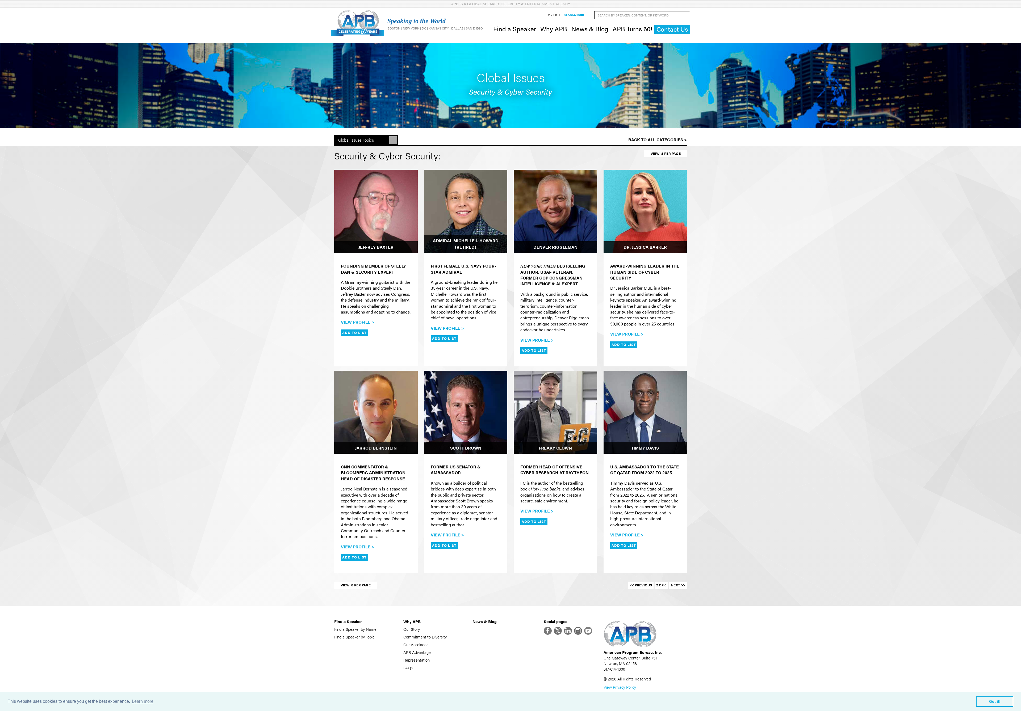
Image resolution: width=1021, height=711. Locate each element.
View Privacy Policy (620, 687)
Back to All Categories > (657, 140)
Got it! (995, 701)
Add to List (354, 332)
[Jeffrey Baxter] (376, 211)
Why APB (553, 28)
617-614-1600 (574, 15)
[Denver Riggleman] (555, 211)
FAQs (408, 667)
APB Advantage (417, 652)
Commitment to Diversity (425, 637)
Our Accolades (415, 644)
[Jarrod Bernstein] (376, 412)
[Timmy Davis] (645, 412)
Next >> (678, 585)
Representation (416, 660)
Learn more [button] (142, 701)
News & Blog (589, 28)
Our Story (411, 629)
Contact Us (672, 29)
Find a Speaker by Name (355, 629)
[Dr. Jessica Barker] (645, 211)
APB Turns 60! (632, 28)
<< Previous (641, 585)
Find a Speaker (514, 28)
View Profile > (357, 322)
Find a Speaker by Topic (354, 637)
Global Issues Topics (356, 140)
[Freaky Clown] (555, 412)
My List (553, 15)
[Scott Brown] (466, 412)
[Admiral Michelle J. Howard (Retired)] (466, 211)
